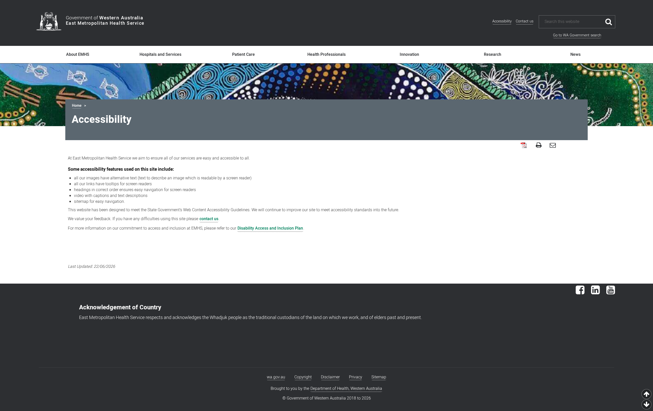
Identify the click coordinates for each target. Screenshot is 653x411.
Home (76, 105)
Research (492, 54)
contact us (208, 219)
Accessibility (502, 21)
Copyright (303, 377)
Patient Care (243, 54)
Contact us (524, 21)
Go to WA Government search (577, 35)
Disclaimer (330, 377)
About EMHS (77, 54)
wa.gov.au (276, 377)
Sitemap (378, 377)
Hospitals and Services (160, 54)
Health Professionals (326, 54)
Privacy (355, 377)
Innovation (409, 54)
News (575, 54)
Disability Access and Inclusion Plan (270, 228)
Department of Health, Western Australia (346, 389)
